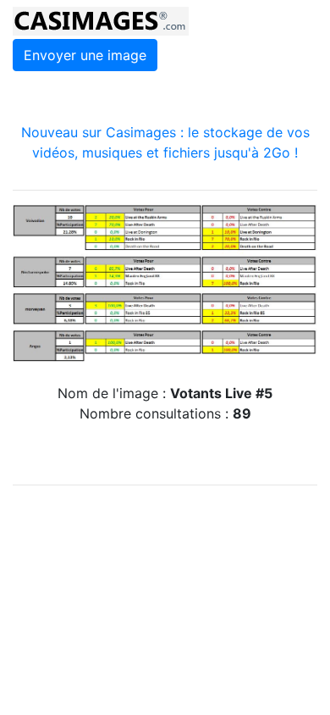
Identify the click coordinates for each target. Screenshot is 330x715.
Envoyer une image (85, 55)
